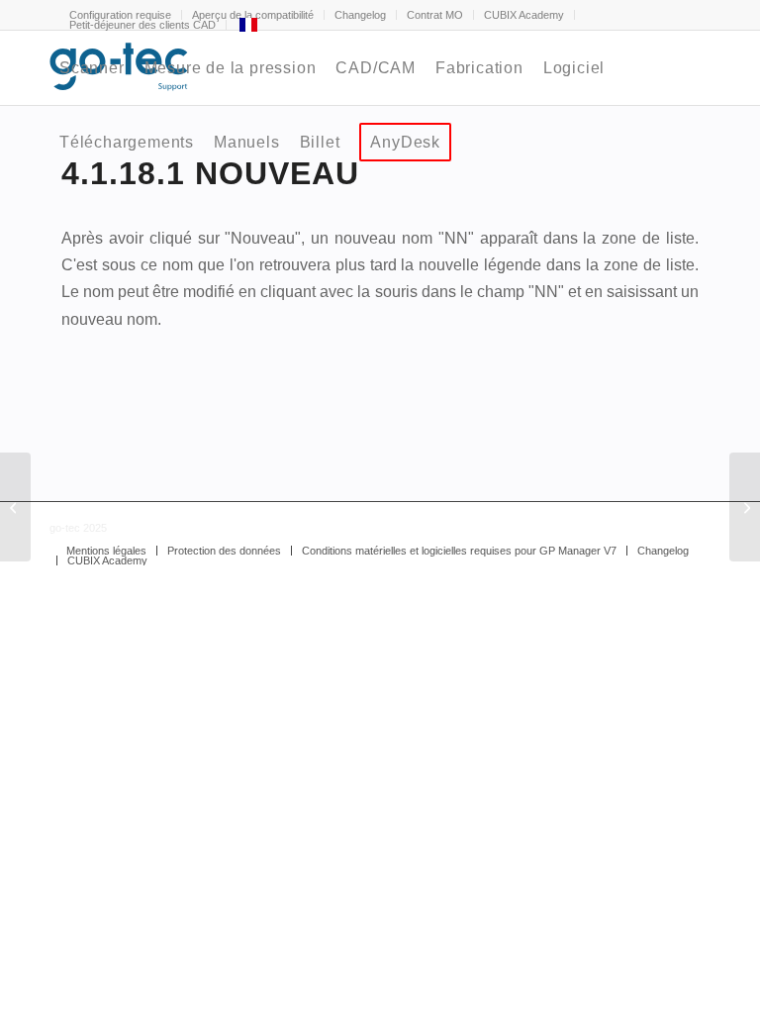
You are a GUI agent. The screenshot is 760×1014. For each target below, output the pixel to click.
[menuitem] (361, 15)
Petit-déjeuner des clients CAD (142, 25)
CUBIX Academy (524, 15)
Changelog (360, 15)
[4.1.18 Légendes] (15, 507)
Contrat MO (435, 15)
